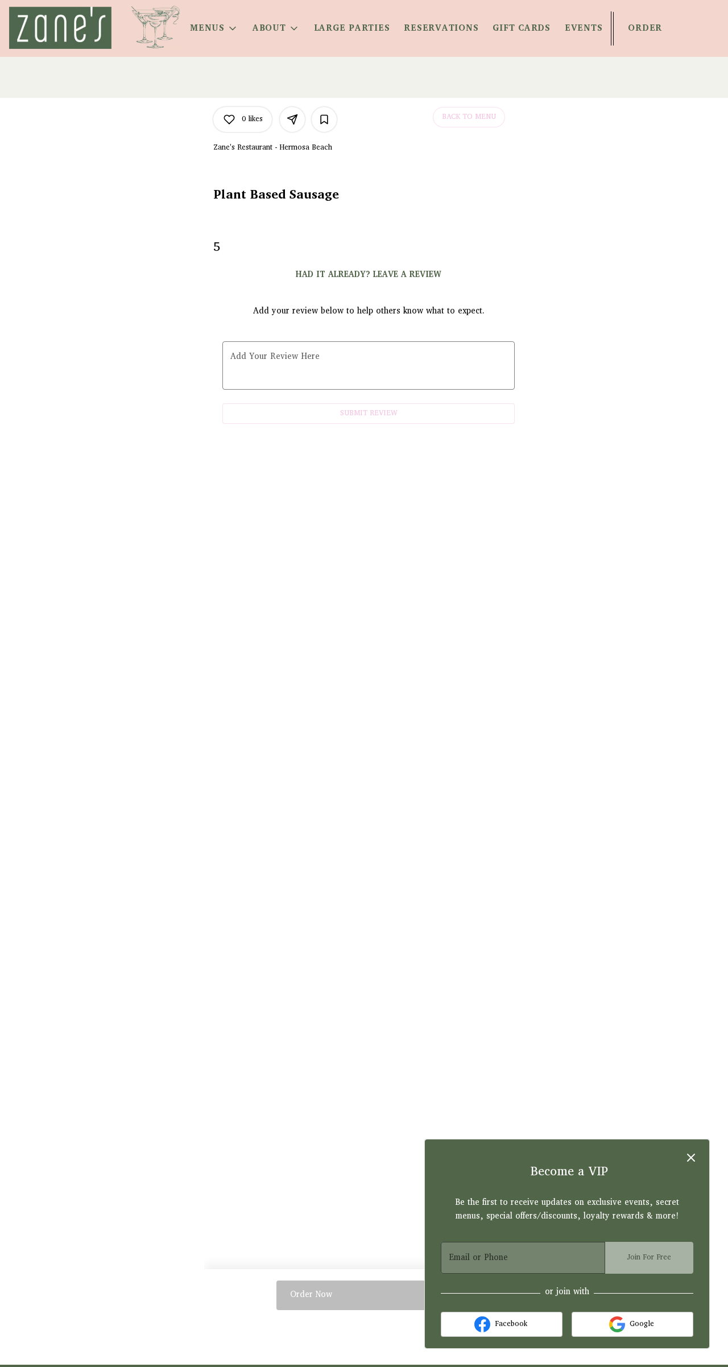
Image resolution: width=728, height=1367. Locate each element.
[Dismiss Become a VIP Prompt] (691, 1157)
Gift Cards (522, 28)
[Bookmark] (324, 119)
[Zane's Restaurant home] (60, 28)
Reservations (441, 28)
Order (645, 28)
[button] (214, 28)
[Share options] (292, 119)
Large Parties (352, 28)
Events (584, 28)
